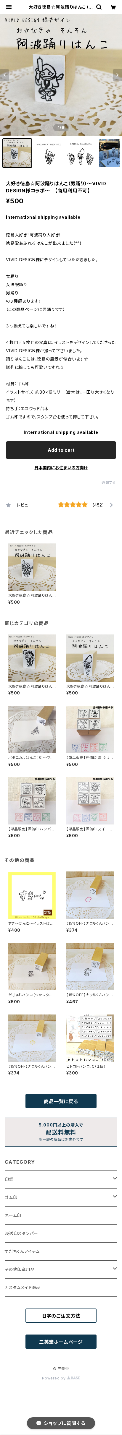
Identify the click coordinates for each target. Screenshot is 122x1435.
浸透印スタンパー (21, 1233)
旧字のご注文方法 (61, 1316)
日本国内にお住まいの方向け (61, 467)
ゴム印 (11, 1197)
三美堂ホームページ (61, 1342)
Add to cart (61, 450)
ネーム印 (13, 1215)
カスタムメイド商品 (23, 1287)
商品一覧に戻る (61, 1101)
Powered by (54, 1378)
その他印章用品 (20, 1269)
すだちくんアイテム (22, 1251)
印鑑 (9, 1179)
